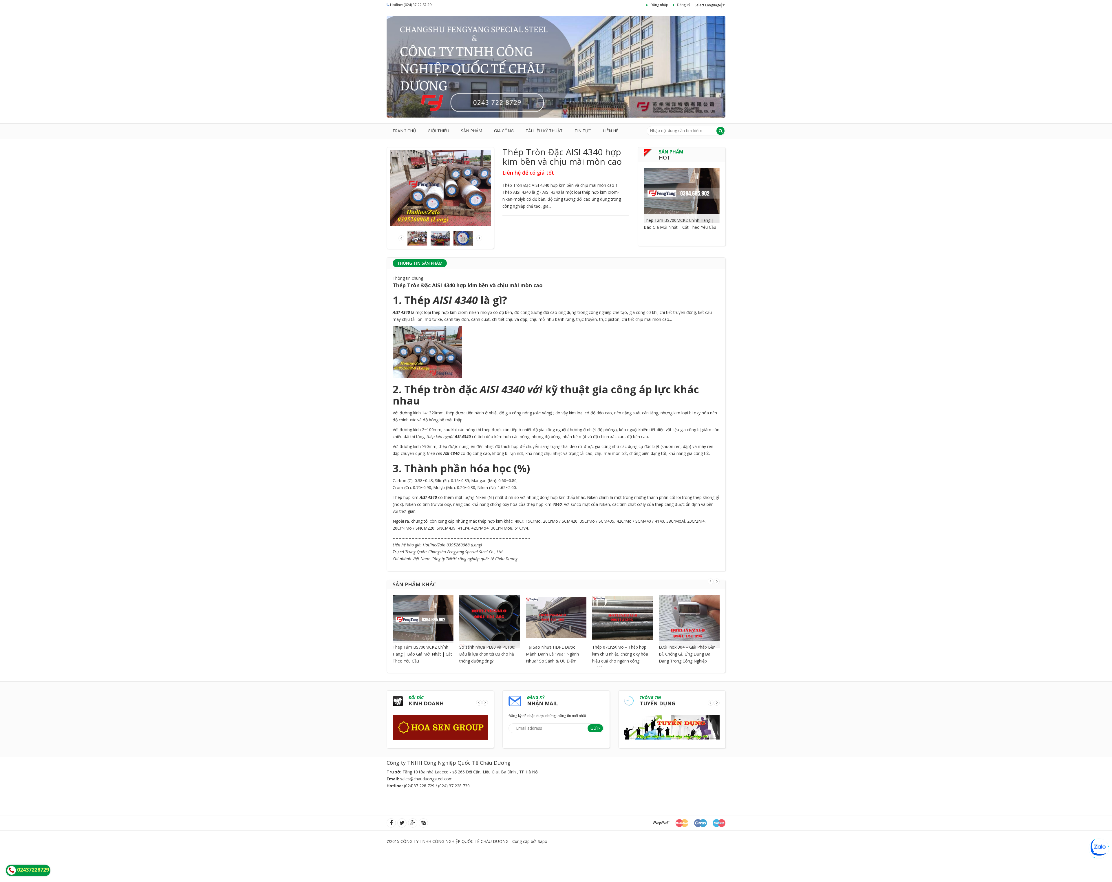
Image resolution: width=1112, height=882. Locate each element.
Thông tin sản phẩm (419, 263)
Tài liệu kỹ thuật (544, 130)
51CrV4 (521, 528)
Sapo (542, 841)
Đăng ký (683, 4)
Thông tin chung (408, 278)
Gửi (594, 728)
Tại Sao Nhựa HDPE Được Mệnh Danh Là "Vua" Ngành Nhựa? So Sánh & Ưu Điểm (552, 654)
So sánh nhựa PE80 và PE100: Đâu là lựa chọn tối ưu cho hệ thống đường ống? (487, 654)
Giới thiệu (438, 130)
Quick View (682, 188)
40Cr (519, 521)
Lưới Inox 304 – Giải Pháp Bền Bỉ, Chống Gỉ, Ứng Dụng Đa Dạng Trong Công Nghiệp (687, 654)
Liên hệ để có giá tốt (528, 172)
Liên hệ (610, 130)
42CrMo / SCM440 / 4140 (640, 521)
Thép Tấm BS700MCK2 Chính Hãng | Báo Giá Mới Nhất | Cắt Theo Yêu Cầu (422, 654)
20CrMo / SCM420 (560, 521)
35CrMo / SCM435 (597, 521)
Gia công (504, 130)
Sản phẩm (471, 130)
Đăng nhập (659, 4)
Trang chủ (404, 130)
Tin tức (583, 130)
